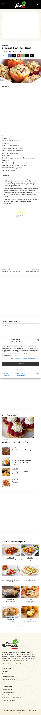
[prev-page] (18, 626)
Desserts (5, 439)
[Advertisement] (20, 25)
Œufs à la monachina (30, 621)
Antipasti (5, 45)
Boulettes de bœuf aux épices (23, 450)
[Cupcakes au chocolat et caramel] (6, 472)
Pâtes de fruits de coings (32, 271)
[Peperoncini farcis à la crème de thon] (11, 570)
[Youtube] (20, 663)
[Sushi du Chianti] (11, 550)
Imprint (37, 373)
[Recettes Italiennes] (20, 4)
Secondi (14, 447)
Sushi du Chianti (11, 560)
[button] (38, 340)
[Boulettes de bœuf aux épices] (6, 451)
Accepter (20, 364)
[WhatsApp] (23, 55)
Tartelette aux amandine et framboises (18, 442)
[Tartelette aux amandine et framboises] (18, 427)
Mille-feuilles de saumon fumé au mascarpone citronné (21, 462)
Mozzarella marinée (30, 580)
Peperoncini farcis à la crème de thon (11, 580)
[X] (14, 55)
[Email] (27, 55)
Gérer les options (20, 369)
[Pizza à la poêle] (30, 592)
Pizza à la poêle (30, 601)
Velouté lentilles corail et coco (11, 271)
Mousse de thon (11, 601)
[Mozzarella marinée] (30, 570)
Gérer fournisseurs (15, 358)
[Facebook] (10, 55)
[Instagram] (8, 663)
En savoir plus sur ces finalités (30, 358)
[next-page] (21, 626)
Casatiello (11, 621)
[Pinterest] (18, 55)
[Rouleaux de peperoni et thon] (30, 550)
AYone (20, 713)
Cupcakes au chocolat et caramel (21, 472)
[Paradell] (6, 483)
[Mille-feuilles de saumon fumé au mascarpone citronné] (6, 461)
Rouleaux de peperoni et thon (30, 560)
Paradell (15, 482)
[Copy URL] (32, 55)
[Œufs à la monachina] (30, 612)
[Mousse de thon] (11, 592)
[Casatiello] (11, 612)
